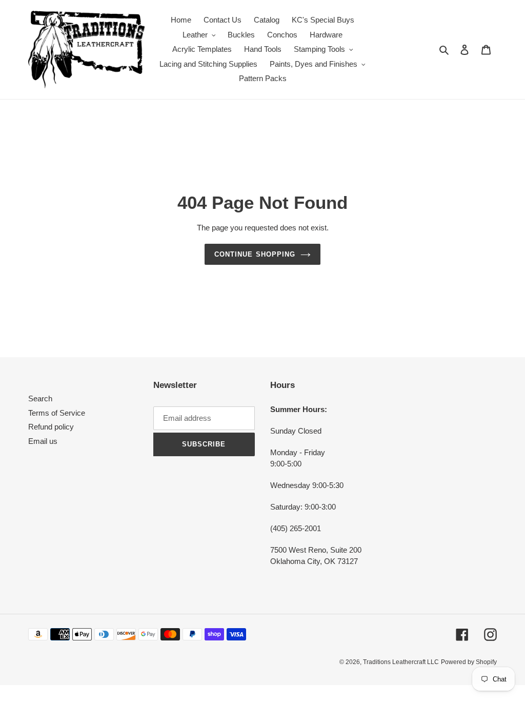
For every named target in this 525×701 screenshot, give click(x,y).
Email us (42, 441)
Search (40, 398)
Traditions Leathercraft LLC (401, 662)
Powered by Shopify (469, 662)
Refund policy (51, 426)
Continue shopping (254, 254)
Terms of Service (56, 412)
